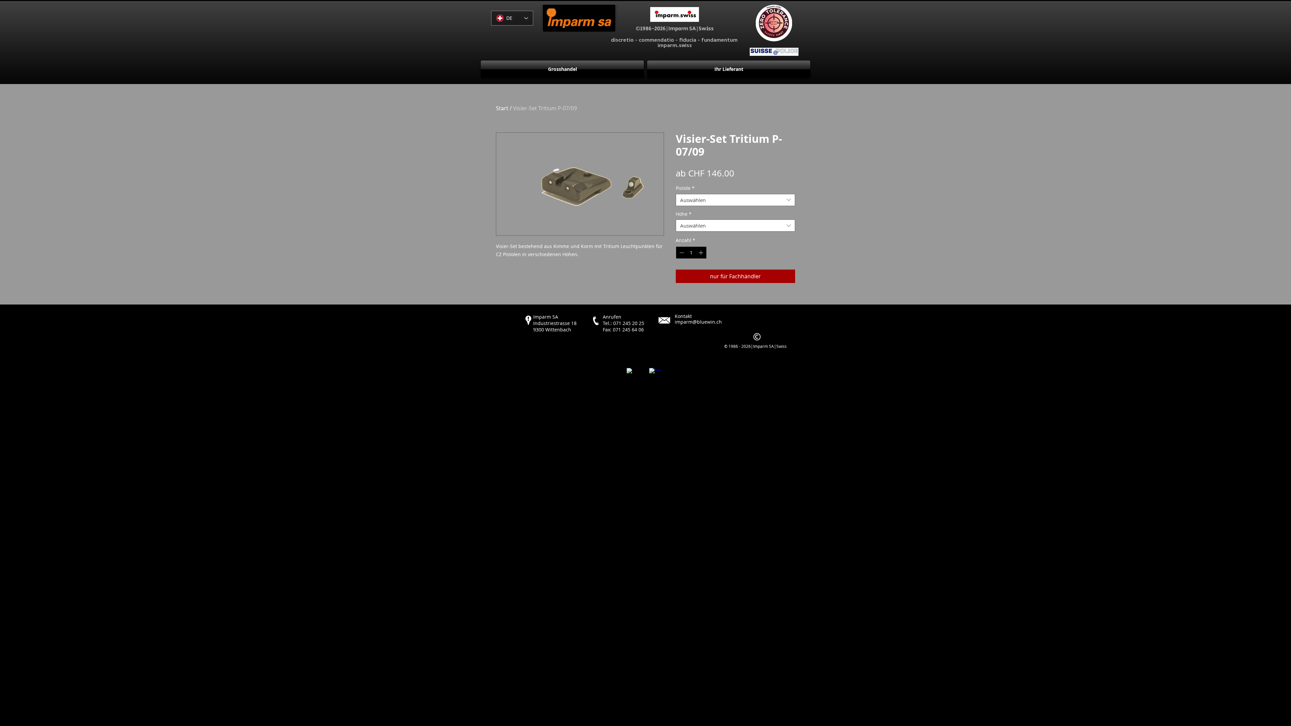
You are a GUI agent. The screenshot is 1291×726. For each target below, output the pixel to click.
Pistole (685, 188)
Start (502, 108)
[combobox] (735, 200)
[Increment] (701, 252)
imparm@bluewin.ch (698, 322)
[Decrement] (681, 252)
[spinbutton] (691, 252)
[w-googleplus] (655, 374)
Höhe (684, 214)
